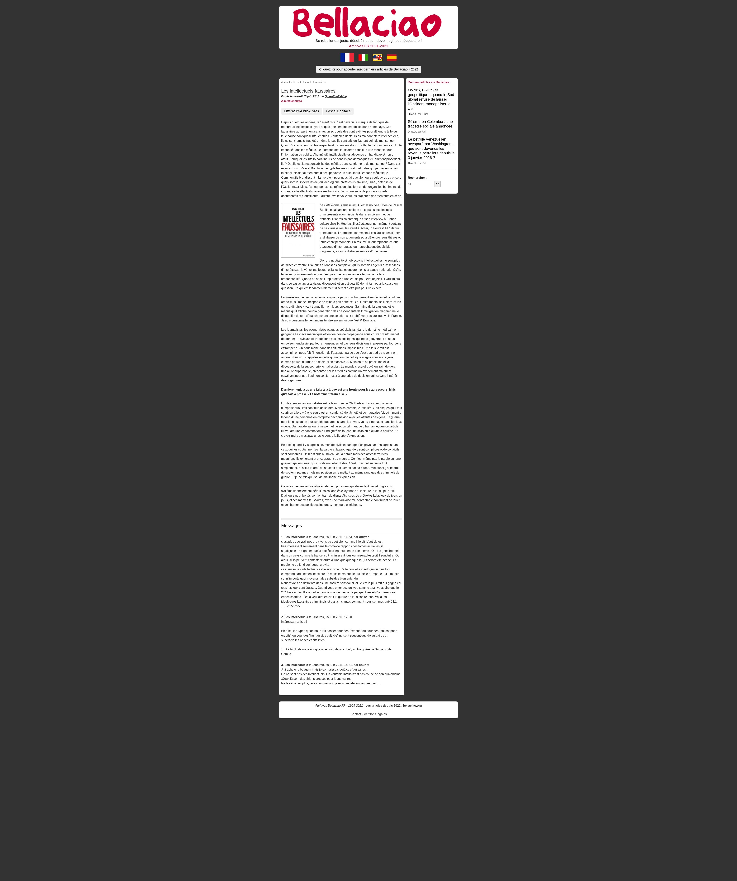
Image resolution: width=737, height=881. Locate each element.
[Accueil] (368, 21)
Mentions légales (375, 714)
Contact (355, 714)
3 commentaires (291, 100)
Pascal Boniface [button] (338, 111)
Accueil (285, 82)
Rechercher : (417, 177)
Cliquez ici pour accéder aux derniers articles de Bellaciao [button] (368, 69)
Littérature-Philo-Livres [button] (301, 111)
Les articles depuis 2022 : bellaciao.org (393, 705)
